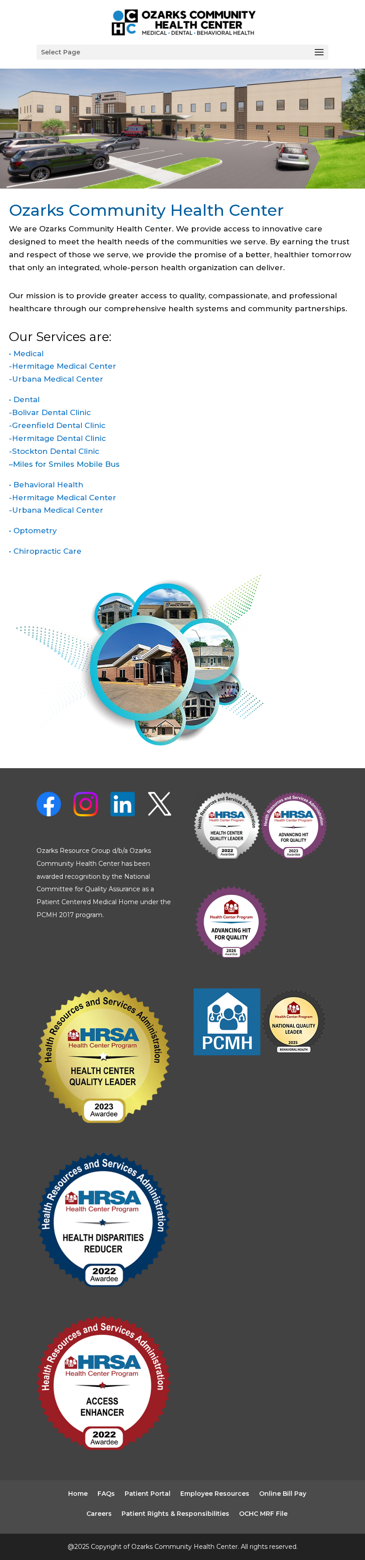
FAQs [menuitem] (106, 1494)
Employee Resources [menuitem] (214, 1494)
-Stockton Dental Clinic (54, 451)
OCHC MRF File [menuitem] (263, 1514)
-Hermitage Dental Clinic (57, 438)
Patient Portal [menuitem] (147, 1494)
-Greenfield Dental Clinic (57, 425)
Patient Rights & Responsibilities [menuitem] (175, 1514)
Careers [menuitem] (99, 1514)
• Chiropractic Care (45, 551)
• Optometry (33, 530)
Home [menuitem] (78, 1494)
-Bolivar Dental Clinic (50, 412)
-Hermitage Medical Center (62, 366)
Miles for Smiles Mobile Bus (66, 464)
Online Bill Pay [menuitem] (282, 1494)
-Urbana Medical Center (56, 379)
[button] (182, 52)
